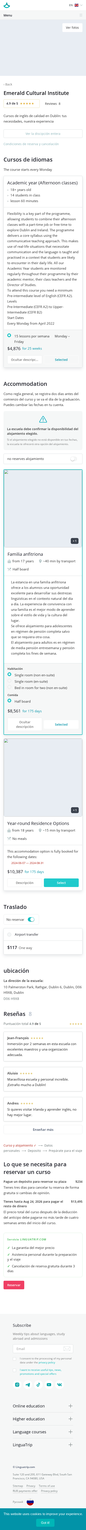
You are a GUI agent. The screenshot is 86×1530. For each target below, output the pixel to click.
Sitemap (18, 1486)
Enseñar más (43, 1129)
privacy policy (47, 1362)
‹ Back (8, 84)
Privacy (30, 1486)
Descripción (25, 883)
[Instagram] (17, 1384)
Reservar (14, 1285)
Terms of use (47, 1486)
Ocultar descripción (26, 360)
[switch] (43, 459)
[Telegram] (27, 1384)
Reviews (52, 104)
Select (61, 883)
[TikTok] (38, 1384)
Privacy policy (49, 1491)
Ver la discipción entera (43, 134)
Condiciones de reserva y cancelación (31, 144)
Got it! (45, 1523)
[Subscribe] (67, 1348)
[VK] (59, 1384)
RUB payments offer (25, 1491)
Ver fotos (72, 27)
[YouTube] (49, 1384)
